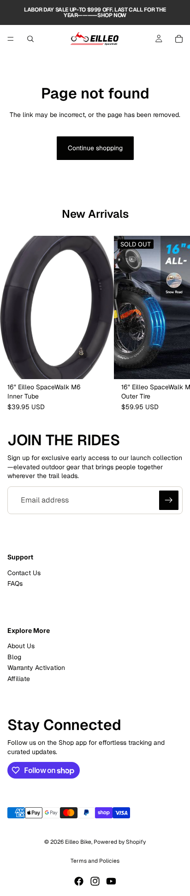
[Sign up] (168, 500)
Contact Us (24, 573)
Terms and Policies (95, 861)
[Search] (30, 39)
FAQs (15, 583)
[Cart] (179, 39)
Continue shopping (95, 148)
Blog (14, 657)
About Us (21, 646)
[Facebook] (78, 881)
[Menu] (10, 38)
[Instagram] (95, 881)
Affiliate (18, 679)
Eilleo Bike (78, 842)
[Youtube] (111, 881)
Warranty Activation (36, 667)
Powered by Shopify (120, 842)
